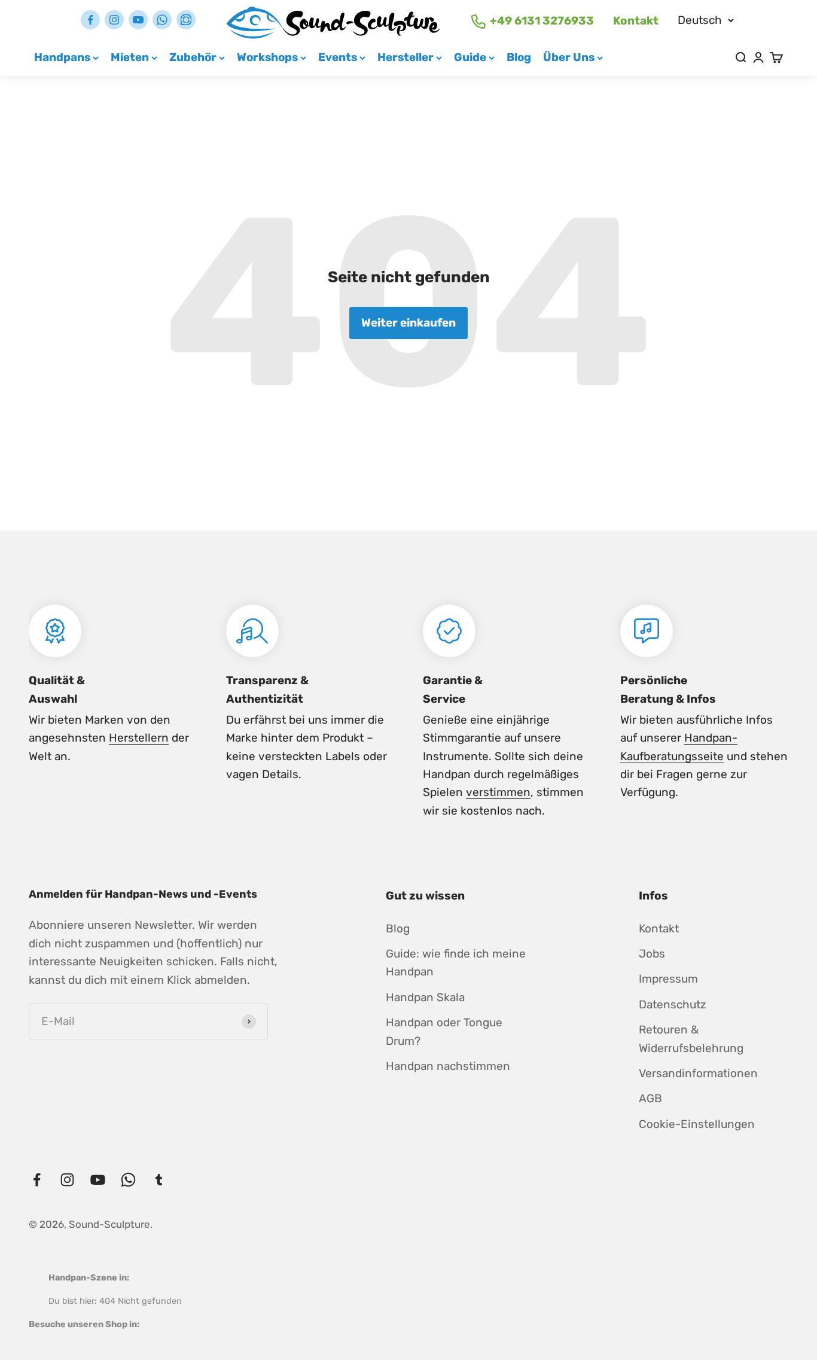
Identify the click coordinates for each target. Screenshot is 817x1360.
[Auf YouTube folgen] (138, 19)
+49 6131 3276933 (542, 21)
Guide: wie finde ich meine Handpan (456, 962)
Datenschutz (672, 1004)
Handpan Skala (425, 997)
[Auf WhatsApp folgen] (162, 19)
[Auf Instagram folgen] (114, 19)
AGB (650, 1098)
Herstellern (139, 738)
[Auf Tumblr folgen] (186, 19)
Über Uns (569, 57)
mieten (130, 57)
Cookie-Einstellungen (697, 1124)
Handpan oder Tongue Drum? (444, 1031)
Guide (470, 57)
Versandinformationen (698, 1073)
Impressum (668, 979)
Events (337, 57)
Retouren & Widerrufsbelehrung (691, 1038)
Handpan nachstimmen (448, 1066)
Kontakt (636, 21)
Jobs (652, 953)
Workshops (267, 57)
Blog (519, 57)
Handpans (62, 57)
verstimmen (498, 792)
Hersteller (405, 57)
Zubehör (193, 57)
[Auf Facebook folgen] (90, 19)
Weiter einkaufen (408, 323)
